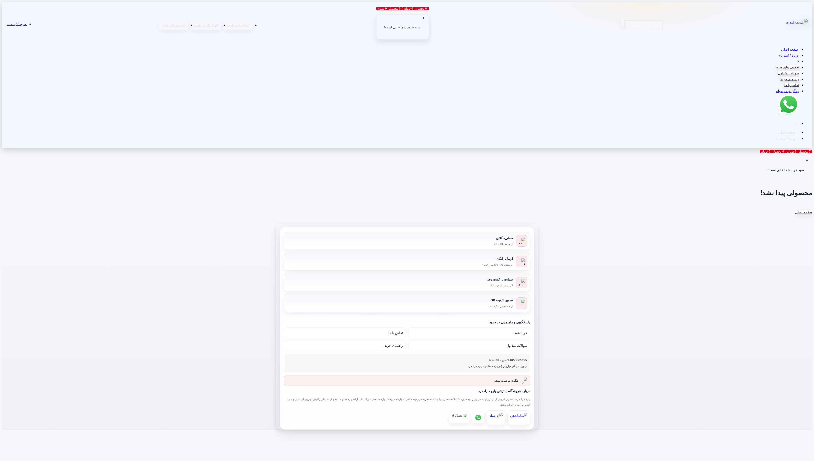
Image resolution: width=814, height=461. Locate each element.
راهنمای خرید (790, 79)
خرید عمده (520, 332)
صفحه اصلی (790, 49)
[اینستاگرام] (459, 418)
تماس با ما (791, 85)
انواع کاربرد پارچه (206, 25)
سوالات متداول (788, 73)
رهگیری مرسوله (787, 91)
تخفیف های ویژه (173, 25)
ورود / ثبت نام (16, 24)
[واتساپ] (478, 418)
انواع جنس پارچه (237, 25)
